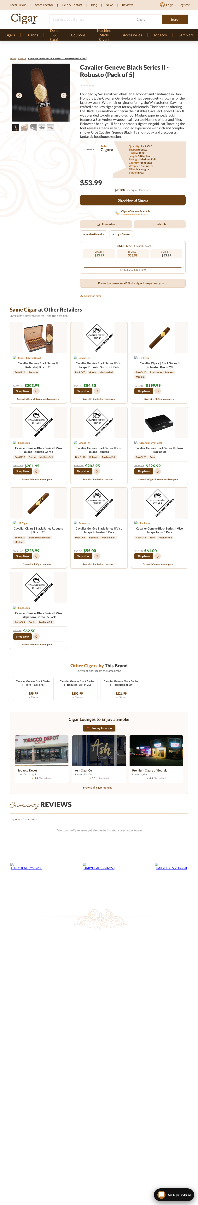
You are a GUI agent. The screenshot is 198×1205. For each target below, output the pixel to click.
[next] (64, 96)
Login (169, 5)
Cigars (22, 58)
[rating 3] (87, 85)
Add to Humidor (93, 234)
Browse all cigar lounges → (99, 787)
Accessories (132, 35)
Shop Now (22, 391)
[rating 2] (84, 85)
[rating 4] (90, 85)
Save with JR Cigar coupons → (159, 399)
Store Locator (44, 5)
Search (175, 19)
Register (183, 5)
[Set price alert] (36, 391)
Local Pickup (18, 5)
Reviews (127, 5)
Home (13, 58)
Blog (94, 5)
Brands (32, 35)
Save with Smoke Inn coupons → (99, 399)
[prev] (19, 96)
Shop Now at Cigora (133, 200)
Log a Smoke (121, 234)
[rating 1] (81, 85)
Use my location (99, 728)
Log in (13, 819)
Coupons (78, 35)
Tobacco (160, 35)
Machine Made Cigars (104, 35)
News (109, 5)
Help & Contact (72, 5)
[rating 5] (93, 85)
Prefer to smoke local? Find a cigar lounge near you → (133, 283)
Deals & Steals (54, 35)
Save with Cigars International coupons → (38, 399)
